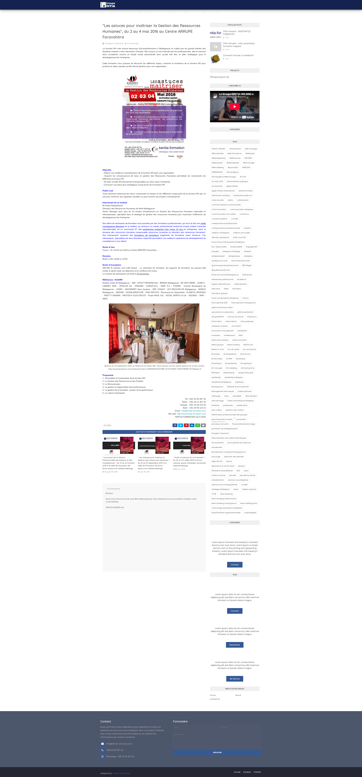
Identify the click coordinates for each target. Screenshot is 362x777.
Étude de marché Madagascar (225, 275)
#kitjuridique (217, 163)
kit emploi (216, 354)
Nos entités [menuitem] (120, 12)
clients (230, 200)
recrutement (217, 447)
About (238, 695)
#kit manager (251, 149)
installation (242, 330)
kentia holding (233, 344)
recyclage (216, 456)
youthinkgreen (250, 512)
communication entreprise (241, 209)
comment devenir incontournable (226, 205)
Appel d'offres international (223, 191)
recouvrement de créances (239, 442)
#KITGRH (248, 158)
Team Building (226, 494)
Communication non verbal (224, 214)
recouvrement (218, 442)
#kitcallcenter (218, 153)
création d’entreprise (220, 233)
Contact (235, 564)
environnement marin (240, 261)
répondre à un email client (223, 466)
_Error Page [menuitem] (225, 12)
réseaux (241, 466)
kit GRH (107, 425)
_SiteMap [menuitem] (210, 12)
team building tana (248, 503)
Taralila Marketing (121, 773)
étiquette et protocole (221, 270)
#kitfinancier (235, 158)
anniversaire (217, 186)
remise (229, 461)
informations (231, 321)
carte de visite (218, 200)
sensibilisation (218, 480)
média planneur (245, 391)
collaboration (243, 200)
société (244, 484)
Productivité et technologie (243, 424)
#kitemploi (250, 153)
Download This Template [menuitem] (170, 22)
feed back (216, 289)
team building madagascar (224, 503)
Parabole (215, 405)
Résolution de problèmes (222, 470)
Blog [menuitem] (145, 12)
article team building (221, 195)
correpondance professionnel (224, 223)
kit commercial (249, 349)
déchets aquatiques (220, 237)
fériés (226, 289)
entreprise (248, 256)
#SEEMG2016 (217, 172)
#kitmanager (249, 163)
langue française (245, 372)
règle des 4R (217, 461)
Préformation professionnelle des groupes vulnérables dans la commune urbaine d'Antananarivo (229, 415)
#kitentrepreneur (219, 158)
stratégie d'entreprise (221, 489)
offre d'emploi (251, 396)
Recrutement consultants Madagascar (229, 452)
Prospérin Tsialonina (114, 43)
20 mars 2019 (217, 181)
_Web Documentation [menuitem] (114, 22)
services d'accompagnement (224, 484)
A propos (247, 772)
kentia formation (240, 340)
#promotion (233, 167)
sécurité (232, 475)
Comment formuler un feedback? (238, 55)
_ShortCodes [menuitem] (195, 12)
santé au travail (218, 475)
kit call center (233, 349)
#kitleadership (232, 163)
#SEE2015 (246, 167)
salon (246, 470)
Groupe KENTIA (218, 316)
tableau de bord (249, 489)
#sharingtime (232, 172)
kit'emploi (216, 372)
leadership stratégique (221, 382)
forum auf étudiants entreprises (225, 298)
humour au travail (235, 316)
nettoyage (216, 396)
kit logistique (246, 363)
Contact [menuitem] (180, 12)
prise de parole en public (222, 419)
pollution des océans (235, 410)
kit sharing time (247, 368)
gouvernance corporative (223, 312)
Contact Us (215, 699)
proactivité (241, 419)
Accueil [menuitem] (106, 12)
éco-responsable (219, 247)
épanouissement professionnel (225, 265)
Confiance (244, 214)
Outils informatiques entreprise (240, 400)
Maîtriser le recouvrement (238, 386)
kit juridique (216, 363)
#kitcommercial (234, 153)
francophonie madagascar (243, 302)
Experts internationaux (221, 284)
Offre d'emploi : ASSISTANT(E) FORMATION (237, 32)
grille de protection (245, 312)
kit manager (217, 368)
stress (235, 489)
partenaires (228, 405)
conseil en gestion (219, 219)
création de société (241, 233)
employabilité (236, 247)
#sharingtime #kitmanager (224, 177)
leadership (216, 377)
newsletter (237, 396)
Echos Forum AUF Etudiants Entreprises (228, 242)
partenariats (242, 405)
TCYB (214, 494)
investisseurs (229, 335)
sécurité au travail (247, 475)
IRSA (241, 335)
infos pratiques (247, 321)
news (226, 396)
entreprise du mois (220, 261)
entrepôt (247, 251)
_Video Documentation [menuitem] (141, 22)
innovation (236, 326)
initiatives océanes (220, 326)
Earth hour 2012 (239, 237)
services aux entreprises (238, 480)
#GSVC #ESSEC (219, 149)
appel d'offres (232, 186)
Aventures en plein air (242, 195)
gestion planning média (222, 307)
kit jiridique (240, 358)
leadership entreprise (234, 377)
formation (236, 289)
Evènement (247, 275)
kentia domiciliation (220, 340)
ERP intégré (246, 265)
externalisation (240, 284)
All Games (235, 678)
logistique (239, 382)
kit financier (245, 354)
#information (235, 149)
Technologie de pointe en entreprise (227, 508)
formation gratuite (219, 293)
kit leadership (231, 363)
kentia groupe (217, 344)
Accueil (237, 772)
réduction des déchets (234, 456)
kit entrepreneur (230, 354)
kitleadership (228, 372)
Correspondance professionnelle (226, 228)
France (245, 298)
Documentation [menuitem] (243, 12)
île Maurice (251, 316)
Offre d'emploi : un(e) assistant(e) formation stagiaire (239, 44)
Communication (219, 209)
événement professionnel (222, 279)
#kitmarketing (218, 167)
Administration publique (237, 181)
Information (217, 321)
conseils (234, 219)
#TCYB (243, 177)
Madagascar (217, 386)
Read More (235, 644)
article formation (245, 191)
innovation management (223, 330)
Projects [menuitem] (134, 12)
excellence (241, 279)
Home (213, 695)
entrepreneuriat (218, 256)
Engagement (251, 247)
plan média (217, 410)
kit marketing (231, 368)
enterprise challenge (231, 251)
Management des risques (223, 391)
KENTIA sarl (248, 344)
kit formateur (217, 358)
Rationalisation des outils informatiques (229, 438)
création (247, 228)
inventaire (216, 335)
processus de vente (220, 424)
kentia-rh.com (218, 349)
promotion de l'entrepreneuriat (224, 428)
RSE (238, 470)
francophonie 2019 (220, 302)
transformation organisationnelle (226, 512)
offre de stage (218, 400)
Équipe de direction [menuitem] (161, 12)
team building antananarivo (224, 498)
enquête (215, 251)
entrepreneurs (234, 256)
